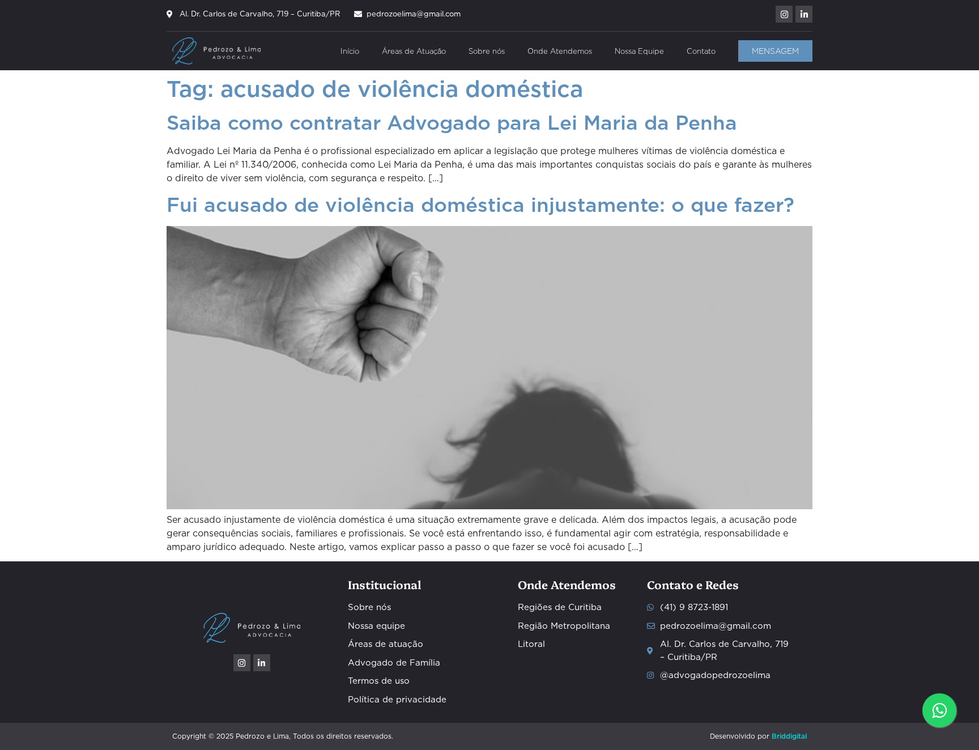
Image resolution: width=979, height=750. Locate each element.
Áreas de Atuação (414, 51)
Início (349, 51)
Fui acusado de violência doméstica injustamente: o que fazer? (480, 205)
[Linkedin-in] (803, 14)
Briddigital (789, 736)
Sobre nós (487, 51)
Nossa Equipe (639, 51)
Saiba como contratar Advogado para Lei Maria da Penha (452, 123)
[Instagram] (784, 14)
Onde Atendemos (559, 51)
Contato (701, 51)
